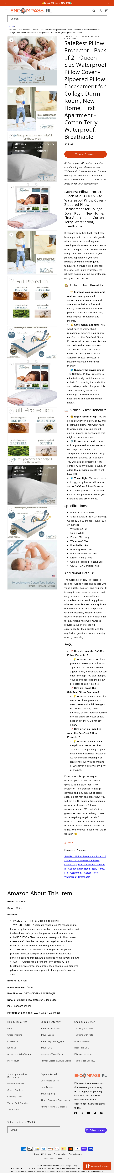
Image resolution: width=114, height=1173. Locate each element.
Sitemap (73, 1165)
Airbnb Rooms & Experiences (55, 1100)
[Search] (103, 19)
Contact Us (12, 1041)
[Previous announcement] (6, 3)
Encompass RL (63, 1159)
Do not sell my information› (48, 1165)
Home (11, 26)
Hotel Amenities (82, 1041)
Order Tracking (14, 1035)
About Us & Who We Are (19, 1054)
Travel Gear (47, 1048)
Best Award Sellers (50, 1081)
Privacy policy (60, 1154)
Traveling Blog (48, 1094)
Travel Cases (47, 1035)
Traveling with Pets (83, 1035)
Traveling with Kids (83, 1028)
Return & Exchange (42, 1154)
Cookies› (65, 1165)
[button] (6, 11)
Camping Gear (14, 1097)
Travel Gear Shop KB (84, 1061)
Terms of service (76, 1154)
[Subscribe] (56, 1129)
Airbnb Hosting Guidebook (54, 1107)
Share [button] (71, 843)
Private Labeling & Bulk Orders (56, 1061)
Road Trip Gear (82, 1048)
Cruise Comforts (15, 1090)
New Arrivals (47, 1087)
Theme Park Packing (17, 1103)
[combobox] (57, 19)
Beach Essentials (16, 1084)
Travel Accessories (50, 1028)
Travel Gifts (13, 1110)
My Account (13, 1061)
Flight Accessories (83, 1054)
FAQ (9, 1028)
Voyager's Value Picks (52, 1054)
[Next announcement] (108, 3)
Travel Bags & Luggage (52, 1041)
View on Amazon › (85, 154)
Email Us (11, 1048)
